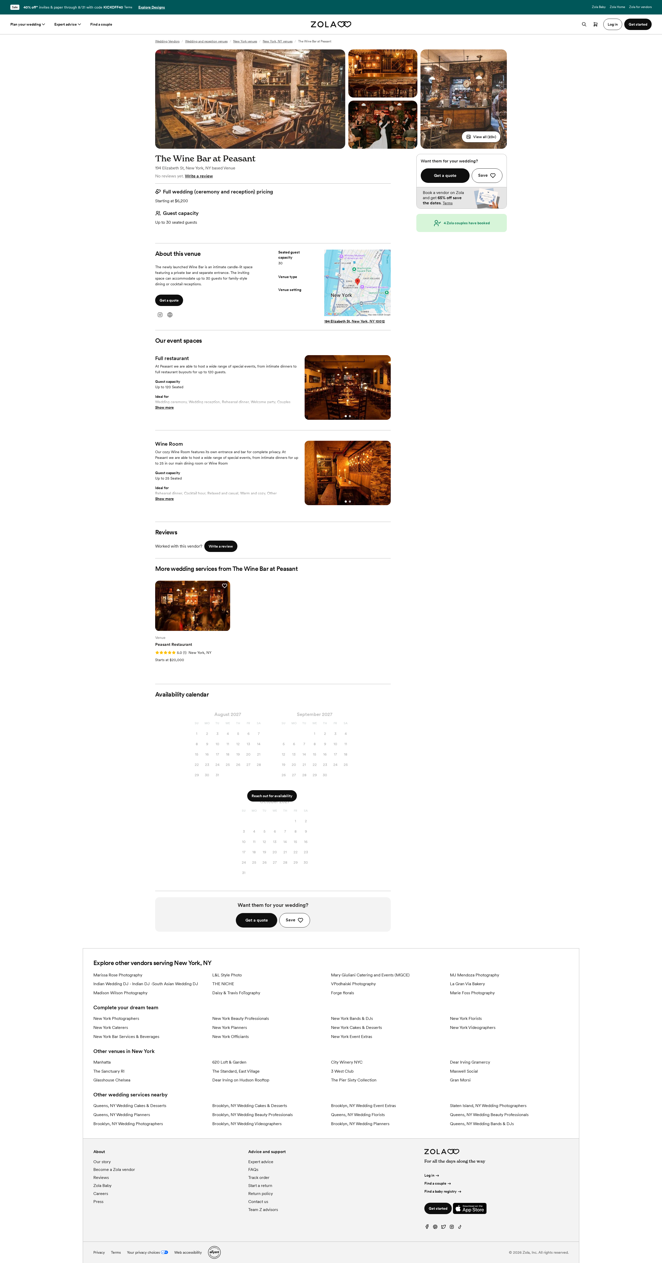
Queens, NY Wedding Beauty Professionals (489, 1114)
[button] (481, 137)
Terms (128, 7)
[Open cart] (595, 24)
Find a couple (101, 24)
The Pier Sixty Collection (354, 1080)
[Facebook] (427, 1227)
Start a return (260, 1185)
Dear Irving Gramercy (470, 1062)
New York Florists (466, 1018)
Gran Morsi (460, 1080)
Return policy (260, 1193)
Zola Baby (599, 7)
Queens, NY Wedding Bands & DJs (482, 1123)
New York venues (245, 41)
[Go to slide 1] (346, 416)
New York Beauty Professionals (240, 1018)
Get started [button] (638, 24)
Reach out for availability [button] (272, 796)
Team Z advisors (263, 1209)
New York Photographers (116, 1018)
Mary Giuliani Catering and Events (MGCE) (370, 975)
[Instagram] (160, 315)
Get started (438, 1208)
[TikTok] (460, 1227)
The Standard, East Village (236, 1071)
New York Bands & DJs (352, 1018)
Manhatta (102, 1062)
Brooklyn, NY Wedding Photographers (128, 1123)
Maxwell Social (464, 1071)
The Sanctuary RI (108, 1071)
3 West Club (342, 1071)
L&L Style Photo (227, 975)
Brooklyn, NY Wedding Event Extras (363, 1105)
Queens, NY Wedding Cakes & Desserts (129, 1105)
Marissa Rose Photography (117, 975)
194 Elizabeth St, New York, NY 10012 (354, 321)
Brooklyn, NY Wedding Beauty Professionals (252, 1114)
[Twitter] (443, 1227)
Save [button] (290, 919)
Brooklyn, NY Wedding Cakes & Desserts (249, 1105)
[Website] (170, 315)
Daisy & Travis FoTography (236, 992)
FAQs (253, 1169)
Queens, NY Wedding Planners (121, 1114)
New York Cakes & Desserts (356, 1027)
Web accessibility (188, 1252)
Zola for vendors (640, 7)
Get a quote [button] (169, 300)
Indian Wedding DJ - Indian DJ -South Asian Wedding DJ (145, 983)
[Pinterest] (435, 1227)
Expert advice (65, 24)
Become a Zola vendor (114, 1169)
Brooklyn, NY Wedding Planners (360, 1123)
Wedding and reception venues (206, 41)
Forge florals (342, 992)
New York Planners (229, 1027)
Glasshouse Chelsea (111, 1080)
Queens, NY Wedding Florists (358, 1114)
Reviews (101, 1177)
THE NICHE (223, 983)
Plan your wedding (25, 24)
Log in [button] (613, 24)
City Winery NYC (347, 1062)
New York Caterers (110, 1027)
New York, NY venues (277, 41)
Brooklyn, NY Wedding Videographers (247, 1123)
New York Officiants (230, 1036)
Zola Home (617, 7)
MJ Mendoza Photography (474, 975)
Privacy (99, 1252)
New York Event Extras (351, 1036)
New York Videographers (472, 1027)
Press (98, 1201)
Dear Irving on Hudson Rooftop (240, 1080)
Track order (258, 1177)
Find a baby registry (440, 1191)
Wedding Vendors (167, 41)
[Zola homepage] (331, 24)
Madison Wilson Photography (120, 992)
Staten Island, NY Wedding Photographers (488, 1105)
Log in (429, 1175)
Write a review (199, 176)
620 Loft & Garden (229, 1062)
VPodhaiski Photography (353, 983)
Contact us (258, 1201)
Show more (164, 407)
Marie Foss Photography (472, 992)
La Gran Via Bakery (467, 983)
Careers (100, 1193)
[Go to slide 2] (350, 416)
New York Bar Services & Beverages (126, 1036)
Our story (102, 1161)
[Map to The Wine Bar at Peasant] (357, 283)
